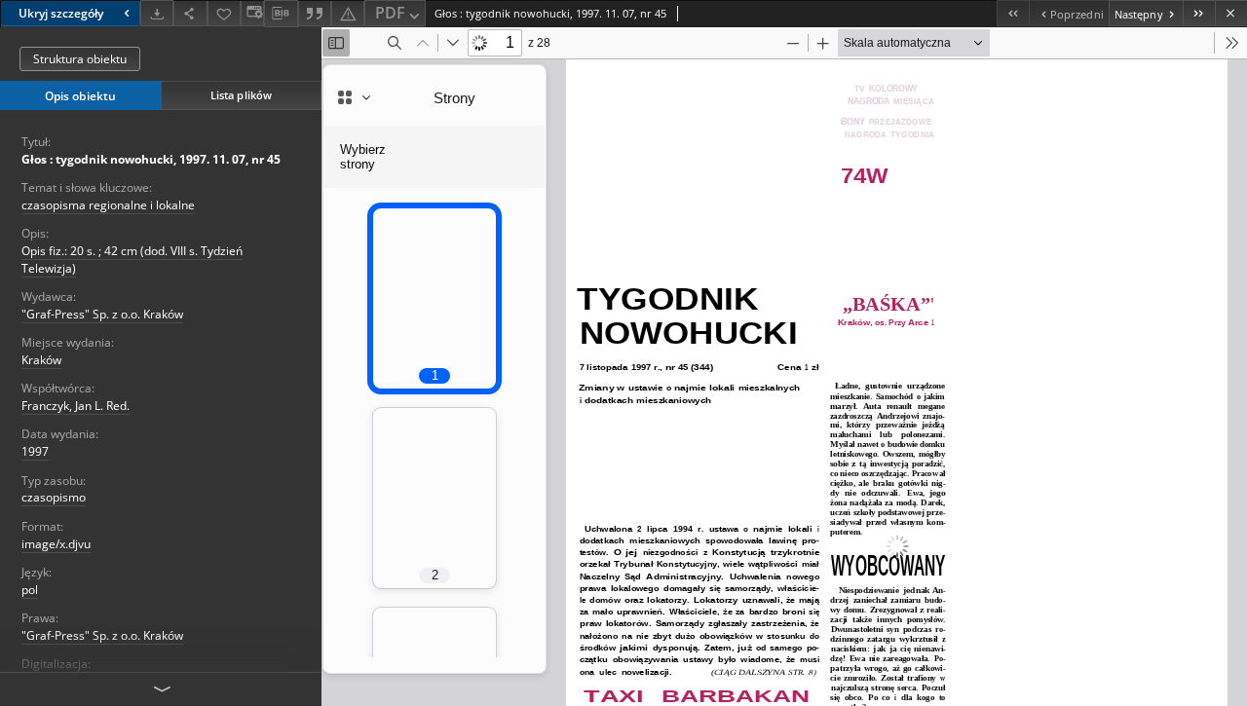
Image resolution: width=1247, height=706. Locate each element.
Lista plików (241, 95)
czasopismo (53, 497)
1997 (35, 451)
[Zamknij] (1231, 13)
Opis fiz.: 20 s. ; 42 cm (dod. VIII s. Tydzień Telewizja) (132, 259)
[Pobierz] (156, 13)
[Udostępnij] (190, 13)
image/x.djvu (56, 544)
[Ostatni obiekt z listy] (1199, 13)
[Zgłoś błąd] (347, 13)
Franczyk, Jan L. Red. (75, 405)
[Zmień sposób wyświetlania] (252, 13)
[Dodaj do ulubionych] (224, 13)
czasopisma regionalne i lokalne (108, 205)
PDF (390, 12)
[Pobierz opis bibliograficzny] (280, 13)
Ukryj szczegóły (61, 13)
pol (29, 589)
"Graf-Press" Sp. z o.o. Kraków (102, 314)
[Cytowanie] (314, 13)
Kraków (41, 360)
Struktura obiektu (80, 59)
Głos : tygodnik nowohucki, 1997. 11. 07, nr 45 (151, 159)
